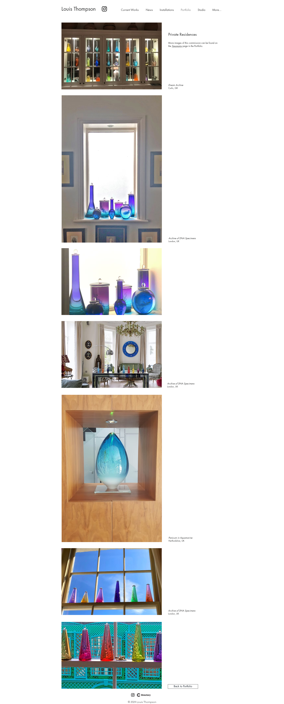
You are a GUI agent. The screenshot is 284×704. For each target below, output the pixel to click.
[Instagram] (104, 8)
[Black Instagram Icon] (132, 695)
